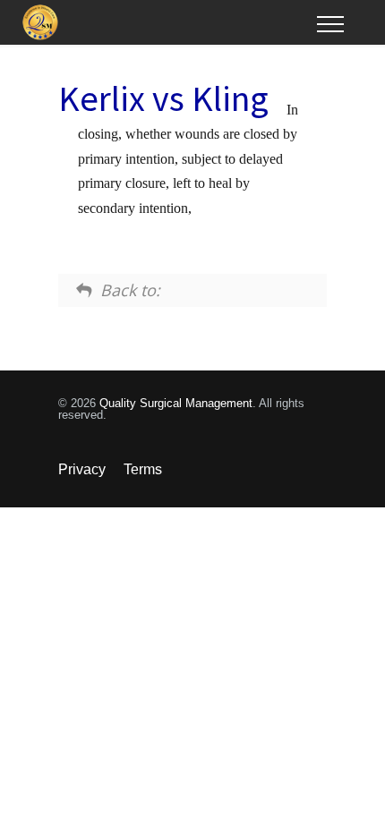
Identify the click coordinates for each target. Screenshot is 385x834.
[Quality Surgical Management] (169, 22)
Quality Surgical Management (175, 403)
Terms (143, 469)
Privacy (82, 469)
